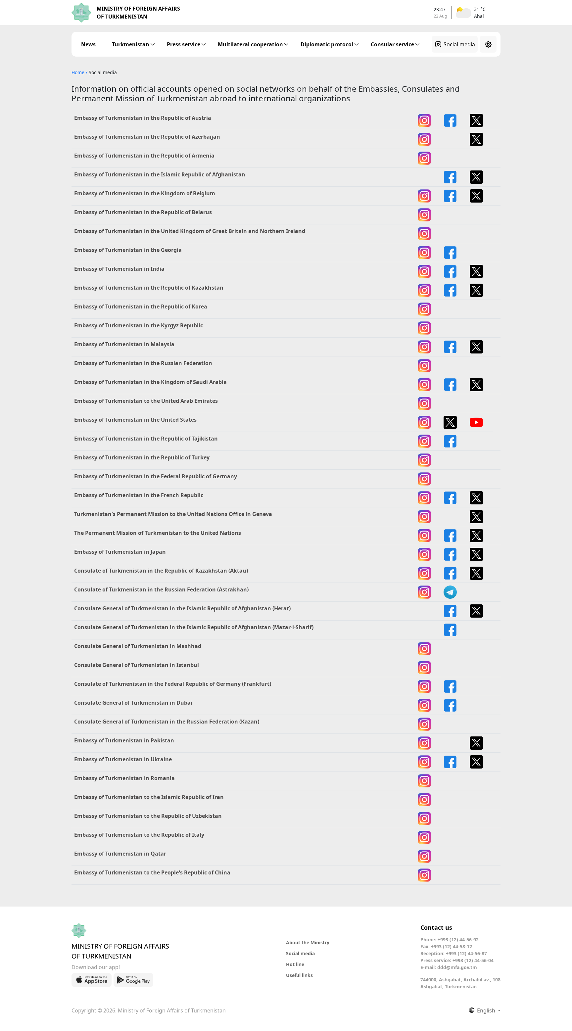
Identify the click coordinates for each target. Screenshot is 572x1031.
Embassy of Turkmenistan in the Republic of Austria (142, 117)
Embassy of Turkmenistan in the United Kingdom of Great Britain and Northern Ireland (189, 231)
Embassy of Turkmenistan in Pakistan (124, 740)
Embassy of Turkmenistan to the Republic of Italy (139, 834)
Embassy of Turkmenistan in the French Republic (138, 495)
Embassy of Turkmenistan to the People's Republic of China (152, 872)
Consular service (392, 44)
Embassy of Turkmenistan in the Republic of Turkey (142, 457)
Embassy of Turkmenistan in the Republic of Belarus (143, 212)
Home (79, 72)
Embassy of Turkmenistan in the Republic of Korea (140, 306)
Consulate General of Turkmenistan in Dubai (133, 702)
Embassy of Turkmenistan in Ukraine (123, 759)
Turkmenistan (130, 44)
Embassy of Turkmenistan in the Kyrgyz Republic (138, 325)
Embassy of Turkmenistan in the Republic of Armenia (144, 155)
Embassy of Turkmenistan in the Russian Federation (143, 363)
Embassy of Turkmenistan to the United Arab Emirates (146, 400)
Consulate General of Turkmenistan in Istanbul (136, 665)
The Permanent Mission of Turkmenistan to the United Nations (157, 533)
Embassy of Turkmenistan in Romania (124, 778)
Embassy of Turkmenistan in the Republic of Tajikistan (146, 438)
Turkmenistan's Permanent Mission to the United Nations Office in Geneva (173, 514)
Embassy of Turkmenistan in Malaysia (124, 344)
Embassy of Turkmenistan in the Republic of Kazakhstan (148, 287)
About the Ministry (307, 942)
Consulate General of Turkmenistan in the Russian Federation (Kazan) (166, 721)
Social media (459, 44)
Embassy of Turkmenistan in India (119, 268)
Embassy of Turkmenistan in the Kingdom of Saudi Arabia (150, 382)
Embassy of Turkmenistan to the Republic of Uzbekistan (148, 816)
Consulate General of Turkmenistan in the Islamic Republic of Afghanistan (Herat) (182, 608)
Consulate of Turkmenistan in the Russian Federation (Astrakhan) (161, 589)
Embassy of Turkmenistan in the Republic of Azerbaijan (147, 136)
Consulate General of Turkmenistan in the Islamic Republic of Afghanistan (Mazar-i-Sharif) (193, 627)
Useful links (299, 975)
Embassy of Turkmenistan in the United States (135, 419)
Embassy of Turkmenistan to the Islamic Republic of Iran (149, 797)
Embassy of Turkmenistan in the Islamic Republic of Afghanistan (159, 174)
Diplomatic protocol (327, 44)
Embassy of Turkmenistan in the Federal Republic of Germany (155, 476)
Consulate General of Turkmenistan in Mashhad (137, 646)
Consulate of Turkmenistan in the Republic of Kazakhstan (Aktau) (161, 570)
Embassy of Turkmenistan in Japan (120, 551)
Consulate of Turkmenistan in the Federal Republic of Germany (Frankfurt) (172, 683)
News (88, 44)
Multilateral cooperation (250, 44)
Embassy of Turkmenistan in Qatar (120, 853)
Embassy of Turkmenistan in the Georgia (128, 250)
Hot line (295, 964)
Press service (183, 44)
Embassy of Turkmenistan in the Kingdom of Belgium (144, 193)
